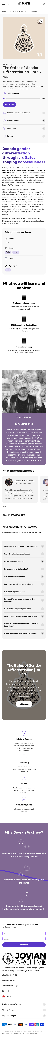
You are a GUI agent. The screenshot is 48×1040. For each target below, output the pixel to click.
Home (4, 11)
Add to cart (24, 704)
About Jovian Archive (10, 975)
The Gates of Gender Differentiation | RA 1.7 (25, 11)
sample (16, 223)
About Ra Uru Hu (8, 980)
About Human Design (10, 986)
